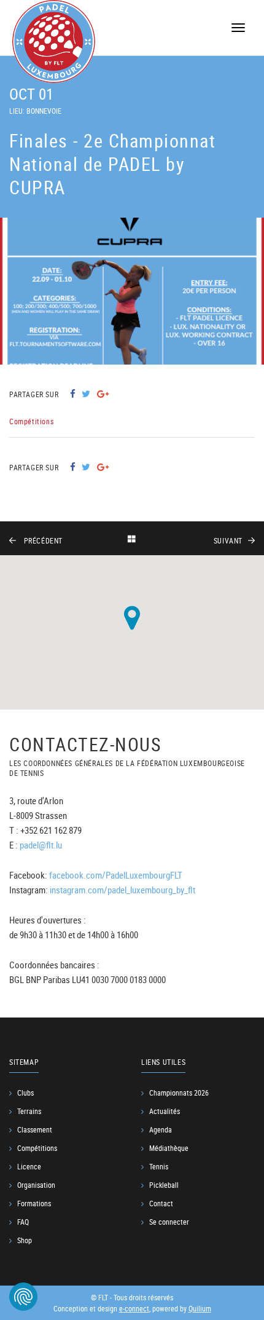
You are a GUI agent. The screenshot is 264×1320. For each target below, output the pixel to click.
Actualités (164, 1111)
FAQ (23, 1222)
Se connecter (169, 1222)
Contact (161, 1203)
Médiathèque (168, 1148)
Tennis (158, 1166)
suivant (228, 540)
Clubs (25, 1092)
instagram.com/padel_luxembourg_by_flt (122, 889)
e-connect (134, 1308)
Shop (24, 1240)
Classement (34, 1129)
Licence (29, 1166)
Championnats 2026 (179, 1092)
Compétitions (37, 1148)
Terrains (29, 1111)
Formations (34, 1203)
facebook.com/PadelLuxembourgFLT (115, 875)
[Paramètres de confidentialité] (23, 1296)
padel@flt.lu (41, 845)
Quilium (199, 1308)
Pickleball (164, 1185)
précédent (43, 540)
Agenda (160, 1129)
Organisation (36, 1185)
